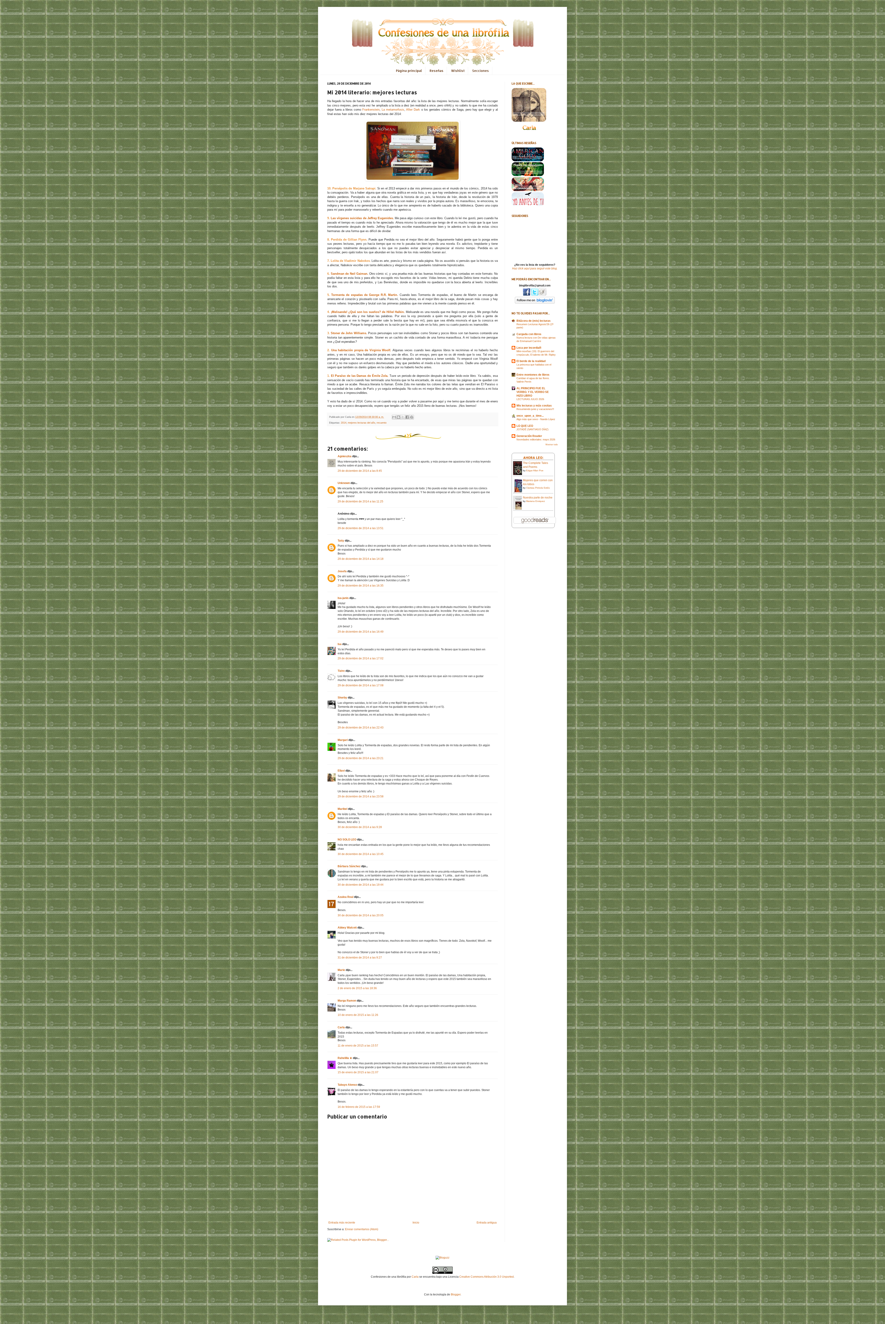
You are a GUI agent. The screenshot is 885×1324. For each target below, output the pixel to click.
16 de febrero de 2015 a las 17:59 (359, 1107)
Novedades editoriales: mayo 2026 (535, 439)
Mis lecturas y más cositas (534, 405)
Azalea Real (345, 897)
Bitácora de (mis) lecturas (533, 320)
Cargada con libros (528, 334)
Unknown (344, 483)
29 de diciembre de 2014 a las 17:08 (361, 685)
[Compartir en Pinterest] (411, 417)
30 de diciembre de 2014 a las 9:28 (360, 827)
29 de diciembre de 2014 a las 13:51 (361, 528)
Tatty (341, 540)
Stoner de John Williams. (349, 333)
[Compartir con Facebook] (407, 417)
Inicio (416, 1222)
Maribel (342, 809)
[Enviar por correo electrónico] (394, 417)
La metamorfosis (393, 109)
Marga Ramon (347, 1000)
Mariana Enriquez (535, 501)
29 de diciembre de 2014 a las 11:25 (360, 501)
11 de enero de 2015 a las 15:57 (358, 1045)
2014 (343, 422)
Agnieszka (344, 456)
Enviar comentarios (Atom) (361, 1229)
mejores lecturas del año (361, 422)
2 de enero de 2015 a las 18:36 (357, 988)
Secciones (480, 71)
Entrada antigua (487, 1222)
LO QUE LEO (524, 426)
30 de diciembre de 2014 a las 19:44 (361, 884)
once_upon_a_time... (530, 415)
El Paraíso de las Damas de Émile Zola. (360, 375)
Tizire (341, 670)
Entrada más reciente (341, 1222)
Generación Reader (529, 436)
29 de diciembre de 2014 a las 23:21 (361, 758)
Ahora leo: (533, 457)
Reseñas (436, 71)
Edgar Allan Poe (534, 470)
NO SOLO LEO (347, 839)
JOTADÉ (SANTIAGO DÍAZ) (532, 429)
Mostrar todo (552, 444)
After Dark (413, 109)
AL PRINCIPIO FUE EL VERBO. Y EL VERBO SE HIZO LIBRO (532, 392)
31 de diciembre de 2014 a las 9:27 (360, 957)
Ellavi (341, 770)
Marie (341, 970)
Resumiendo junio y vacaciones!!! (535, 409)
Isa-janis (343, 598)
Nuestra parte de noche (537, 497)
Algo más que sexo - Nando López (535, 419)
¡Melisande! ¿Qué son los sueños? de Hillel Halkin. (368, 312)
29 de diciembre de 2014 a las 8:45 (360, 470)
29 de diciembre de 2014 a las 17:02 (361, 658)
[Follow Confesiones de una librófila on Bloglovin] (535, 302)
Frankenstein (371, 109)
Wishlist (458, 71)
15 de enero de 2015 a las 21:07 (358, 1072)
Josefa (342, 571)
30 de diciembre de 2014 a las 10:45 (361, 854)
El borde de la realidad (531, 361)
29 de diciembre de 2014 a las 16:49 (361, 631)
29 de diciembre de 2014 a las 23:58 (361, 796)
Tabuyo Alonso (347, 1084)
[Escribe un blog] (398, 417)
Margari (343, 740)
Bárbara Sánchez (349, 866)
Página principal (409, 71)
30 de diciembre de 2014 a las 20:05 (361, 915)
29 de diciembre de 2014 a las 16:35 (361, 585)
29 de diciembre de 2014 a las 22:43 (361, 727)
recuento (381, 422)
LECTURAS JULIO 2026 (530, 399)
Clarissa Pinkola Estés (538, 488)
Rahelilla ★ (345, 1058)
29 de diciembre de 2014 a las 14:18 (361, 558)
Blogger (455, 1294)
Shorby (342, 697)
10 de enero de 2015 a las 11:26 (358, 1015)
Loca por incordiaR (528, 347)
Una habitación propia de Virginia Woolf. (361, 350)
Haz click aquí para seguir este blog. (535, 268)
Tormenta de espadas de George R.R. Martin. (364, 295)
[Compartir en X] (403, 417)
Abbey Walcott (347, 927)
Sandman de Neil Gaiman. (349, 273)
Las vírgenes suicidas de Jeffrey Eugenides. (362, 218)
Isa (340, 644)
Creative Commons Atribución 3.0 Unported (486, 1276)
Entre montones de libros (532, 374)
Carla (341, 1027)
